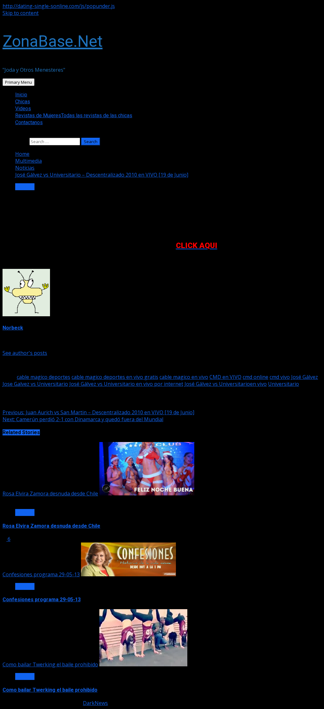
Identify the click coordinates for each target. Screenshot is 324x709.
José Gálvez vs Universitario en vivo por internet (126, 383)
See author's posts (25, 352)
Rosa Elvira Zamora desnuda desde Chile (50, 493)
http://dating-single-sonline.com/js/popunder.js (59, 6)
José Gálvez (304, 376)
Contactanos (29, 122)
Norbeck (13, 328)
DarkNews (95, 703)
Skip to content (21, 12)
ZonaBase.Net (53, 41)
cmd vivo (280, 376)
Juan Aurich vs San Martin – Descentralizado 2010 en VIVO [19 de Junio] (98, 412)
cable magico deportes (43, 376)
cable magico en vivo (183, 376)
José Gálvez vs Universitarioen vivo (225, 383)
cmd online (255, 376)
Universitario (283, 383)
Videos (23, 109)
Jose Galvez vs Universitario (35, 383)
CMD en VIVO (225, 376)
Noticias (24, 186)
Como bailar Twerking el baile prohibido (50, 664)
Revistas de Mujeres (73, 115)
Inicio (21, 95)
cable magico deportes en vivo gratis (115, 376)
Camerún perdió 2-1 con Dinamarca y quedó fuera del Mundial (83, 419)
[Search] (4, 134)
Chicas (22, 102)
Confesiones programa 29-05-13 (41, 574)
